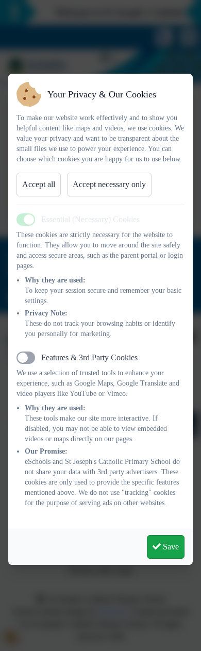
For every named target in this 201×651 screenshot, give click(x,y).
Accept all (38, 184)
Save (170, 546)
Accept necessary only (109, 184)
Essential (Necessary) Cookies (90, 219)
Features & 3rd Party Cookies (89, 357)
